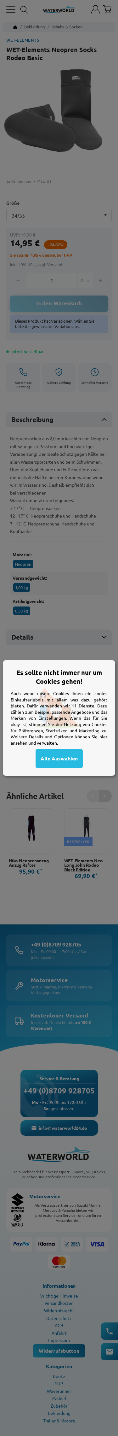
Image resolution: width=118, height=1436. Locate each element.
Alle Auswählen (59, 758)
